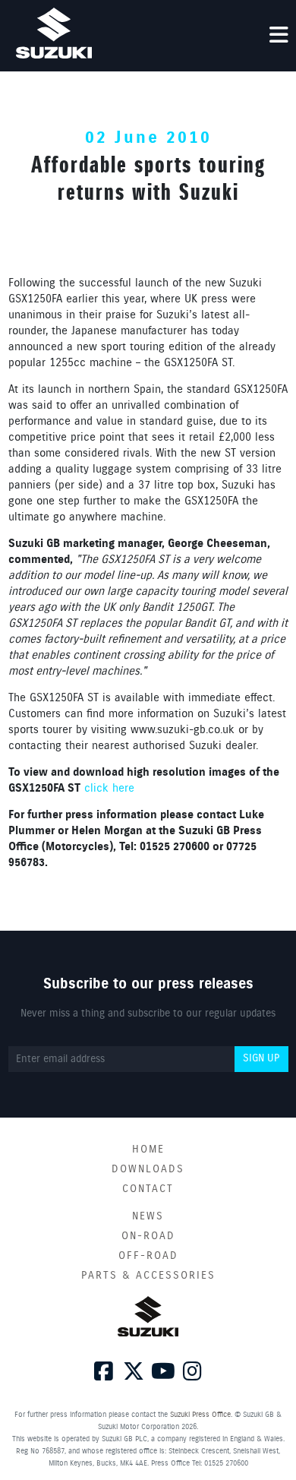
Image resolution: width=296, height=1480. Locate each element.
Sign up (261, 1058)
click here (109, 788)
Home (148, 1149)
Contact (148, 1189)
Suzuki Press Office (200, 1414)
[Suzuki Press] (53, 33)
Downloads (148, 1169)
